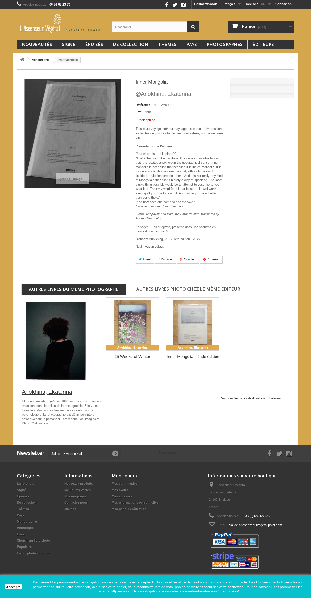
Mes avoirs (120, 490)
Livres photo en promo (34, 553)
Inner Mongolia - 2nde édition (193, 356)
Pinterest (212, 259)
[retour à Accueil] (22, 60)
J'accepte (13, 587)
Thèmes (167, 44)
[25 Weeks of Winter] (132, 324)
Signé (68, 44)
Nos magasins (75, 496)
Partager (166, 259)
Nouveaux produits (78, 483)
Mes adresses (122, 496)
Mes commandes (124, 483)
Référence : (144, 105)
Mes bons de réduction (129, 509)
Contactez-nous (205, 4)
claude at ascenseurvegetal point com (255, 525)
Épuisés (94, 44)
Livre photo (25, 483)
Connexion (283, 4)
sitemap (70, 509)
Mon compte (125, 476)
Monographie (27, 521)
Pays (191, 44)
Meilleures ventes (77, 490)
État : (139, 112)
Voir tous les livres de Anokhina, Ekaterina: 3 (252, 398)
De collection (130, 44)
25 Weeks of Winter (132, 356)
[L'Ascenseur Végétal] (60, 23)
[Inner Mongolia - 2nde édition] (193, 324)
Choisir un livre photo (33, 540)
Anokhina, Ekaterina (163, 94)
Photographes (224, 44)
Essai (21, 534)
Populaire (24, 547)
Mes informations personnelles (135, 502)
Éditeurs (263, 44)
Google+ (189, 259)
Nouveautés (37, 44)
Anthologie (25, 528)
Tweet (146, 259)
